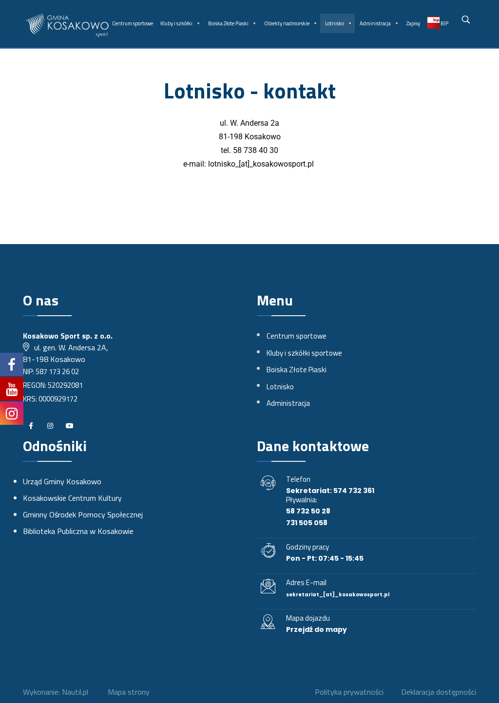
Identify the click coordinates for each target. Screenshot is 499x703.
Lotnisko (334, 23)
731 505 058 (306, 523)
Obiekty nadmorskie (286, 23)
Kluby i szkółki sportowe (304, 353)
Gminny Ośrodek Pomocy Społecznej (83, 514)
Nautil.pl (75, 692)
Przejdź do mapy (316, 629)
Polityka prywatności (349, 692)
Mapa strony (129, 692)
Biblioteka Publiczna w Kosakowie (78, 531)
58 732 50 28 (308, 511)
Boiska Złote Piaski (228, 23)
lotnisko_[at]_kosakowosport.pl (261, 164)
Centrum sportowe (132, 23)
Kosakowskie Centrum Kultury (72, 498)
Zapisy (413, 23)
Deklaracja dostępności (438, 692)
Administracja (375, 23)
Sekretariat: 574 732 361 (330, 490)
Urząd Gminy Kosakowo (62, 481)
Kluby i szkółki (176, 23)
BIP (444, 23)
